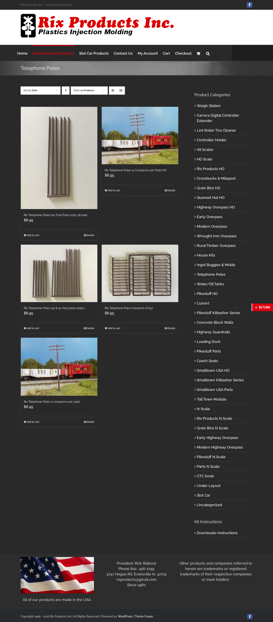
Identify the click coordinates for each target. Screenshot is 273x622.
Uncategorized (209, 505)
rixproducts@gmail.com (59, 4)
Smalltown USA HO (213, 370)
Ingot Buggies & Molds (216, 265)
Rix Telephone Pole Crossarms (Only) (129, 308)
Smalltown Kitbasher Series (220, 380)
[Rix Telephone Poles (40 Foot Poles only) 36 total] (59, 158)
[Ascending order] (66, 90)
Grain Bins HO (208, 188)
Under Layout (208, 486)
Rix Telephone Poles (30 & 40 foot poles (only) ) (54, 308)
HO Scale (204, 159)
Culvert (203, 303)
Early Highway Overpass (217, 438)
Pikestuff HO (207, 293)
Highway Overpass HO (216, 207)
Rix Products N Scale (214, 418)
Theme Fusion (144, 616)
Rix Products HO (210, 169)
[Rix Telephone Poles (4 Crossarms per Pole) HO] (140, 135)
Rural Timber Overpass (216, 245)
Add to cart (33, 235)
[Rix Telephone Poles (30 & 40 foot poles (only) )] (59, 273)
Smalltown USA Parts (215, 390)
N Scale (203, 409)
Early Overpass (209, 217)
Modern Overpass (212, 226)
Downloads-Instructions (217, 533)
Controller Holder (212, 140)
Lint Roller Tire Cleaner (216, 130)
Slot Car (203, 495)
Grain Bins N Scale (212, 428)
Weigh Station (209, 106)
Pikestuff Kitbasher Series (218, 313)
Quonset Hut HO (210, 197)
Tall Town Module (211, 399)
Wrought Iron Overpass (217, 236)
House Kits (206, 255)
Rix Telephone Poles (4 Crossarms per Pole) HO (135, 170)
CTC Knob (205, 476)
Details (90, 235)
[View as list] (121, 90)
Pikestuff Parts (209, 351)
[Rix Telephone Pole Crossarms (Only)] (140, 273)
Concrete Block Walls (215, 322)
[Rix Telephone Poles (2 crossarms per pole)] (59, 367)
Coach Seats (207, 361)
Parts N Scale (208, 466)
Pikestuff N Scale (211, 457)
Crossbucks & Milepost (216, 178)
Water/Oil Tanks (210, 284)
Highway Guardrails (213, 332)
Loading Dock (208, 342)
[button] (208, 53)
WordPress (125, 616)
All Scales (205, 149)
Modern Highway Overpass (220, 447)
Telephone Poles (211, 274)
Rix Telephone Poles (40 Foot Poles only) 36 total (55, 215)
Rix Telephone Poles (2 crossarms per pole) (52, 401)
